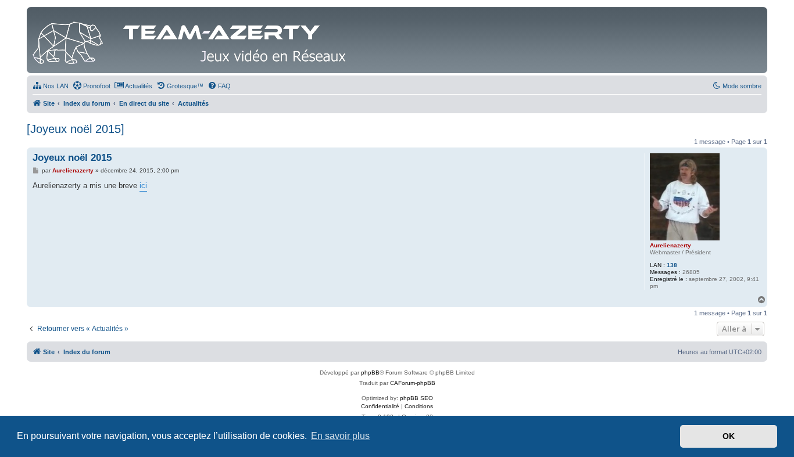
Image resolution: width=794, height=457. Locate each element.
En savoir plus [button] (340, 436)
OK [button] (729, 436)
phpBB (370, 372)
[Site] (192, 40)
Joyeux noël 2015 (72, 157)
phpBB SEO (416, 398)
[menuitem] (51, 86)
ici (143, 185)
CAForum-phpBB (412, 383)
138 (672, 265)
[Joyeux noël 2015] (75, 129)
